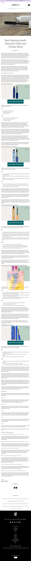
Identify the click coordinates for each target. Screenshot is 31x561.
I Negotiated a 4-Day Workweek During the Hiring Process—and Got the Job (15, 506)
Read (15, 534)
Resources (15, 538)
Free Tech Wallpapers (15, 539)
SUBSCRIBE (20, 0)
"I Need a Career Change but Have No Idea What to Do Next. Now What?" (15, 503)
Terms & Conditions (15, 526)
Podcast (15, 536)
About (15, 541)
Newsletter (15, 535)
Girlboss (18, 555)
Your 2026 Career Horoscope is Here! (15, 508)
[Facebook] (10, 522)
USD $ (15, 557)
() (28, 2)
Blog (15, 530)
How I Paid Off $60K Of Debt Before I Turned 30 (15, 501)
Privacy (15, 527)
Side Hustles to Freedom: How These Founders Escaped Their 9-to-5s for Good (15, 498)
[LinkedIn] (19, 522)
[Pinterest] (14, 522)
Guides (11, 8)
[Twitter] (12, 522)
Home (8, 8)
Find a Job (15, 537)
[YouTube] (17, 522)
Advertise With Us (15, 529)
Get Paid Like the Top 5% (15, 540)
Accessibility (15, 528)
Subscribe (2, 2)
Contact (15, 542)
